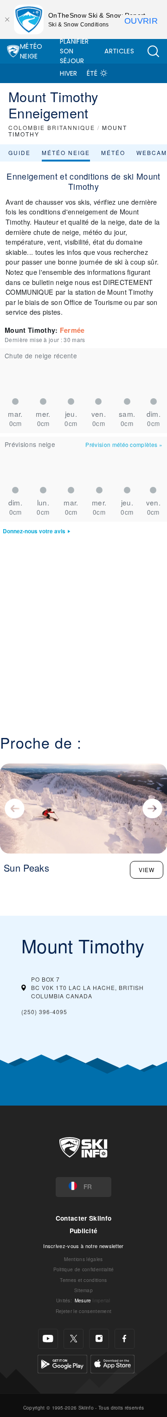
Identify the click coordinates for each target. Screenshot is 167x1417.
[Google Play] (62, 1363)
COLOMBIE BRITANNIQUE (51, 127)
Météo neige (66, 152)
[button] (153, 51)
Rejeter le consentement (83, 1310)
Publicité (84, 1230)
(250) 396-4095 (44, 1012)
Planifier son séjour (74, 51)
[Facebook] (125, 1339)
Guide (19, 152)
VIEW (146, 869)
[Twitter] (74, 1339)
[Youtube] (48, 1339)
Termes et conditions (83, 1279)
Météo (113, 152)
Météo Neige (31, 51)
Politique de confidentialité (83, 1269)
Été (92, 73)
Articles (119, 51)
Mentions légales (83, 1258)
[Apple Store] (112, 1363)
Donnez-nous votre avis (34, 531)
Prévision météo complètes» (123, 444)
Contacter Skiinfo (83, 1218)
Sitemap (83, 1290)
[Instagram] (99, 1339)
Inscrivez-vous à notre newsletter (83, 1245)
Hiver (68, 73)
